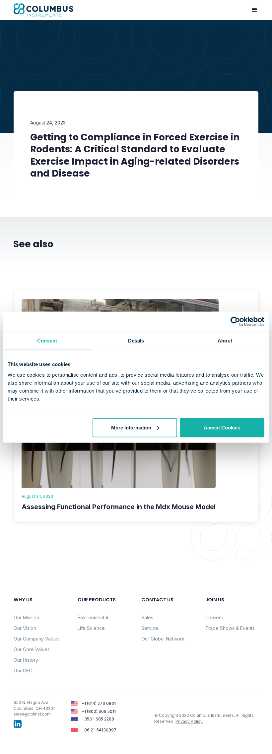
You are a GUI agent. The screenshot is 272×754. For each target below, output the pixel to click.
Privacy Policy (189, 721)
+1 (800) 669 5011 (99, 711)
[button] (254, 10)
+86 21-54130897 (99, 729)
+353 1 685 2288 (98, 718)
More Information (131, 427)
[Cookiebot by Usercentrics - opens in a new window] (235, 322)
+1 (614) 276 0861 (99, 703)
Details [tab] (136, 340)
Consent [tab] (47, 340)
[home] (43, 10)
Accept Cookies (222, 427)
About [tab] (225, 340)
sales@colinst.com (32, 714)
